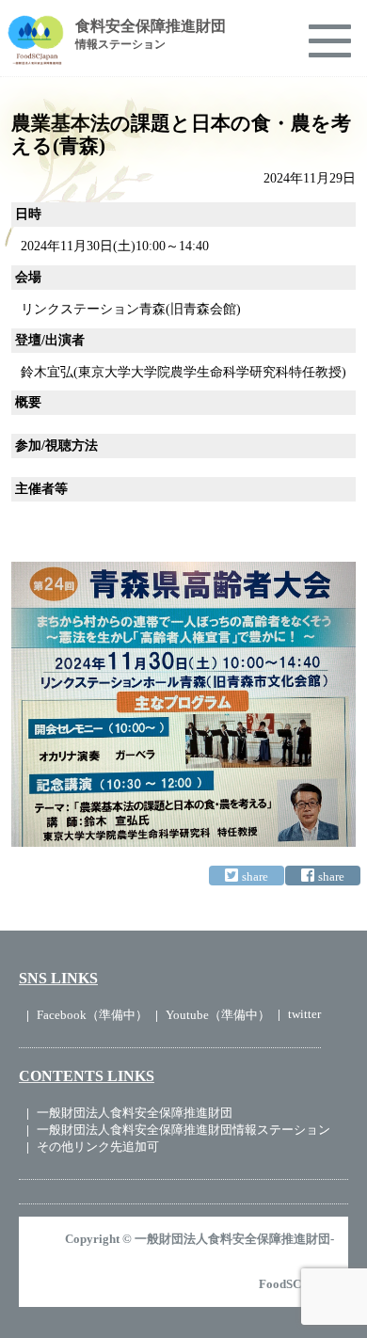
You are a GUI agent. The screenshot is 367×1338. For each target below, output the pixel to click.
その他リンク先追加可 (98, 1146)
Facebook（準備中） (92, 1015)
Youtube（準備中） (218, 1015)
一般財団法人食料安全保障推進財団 (134, 1113)
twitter (304, 1014)
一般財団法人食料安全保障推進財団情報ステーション (183, 1130)
